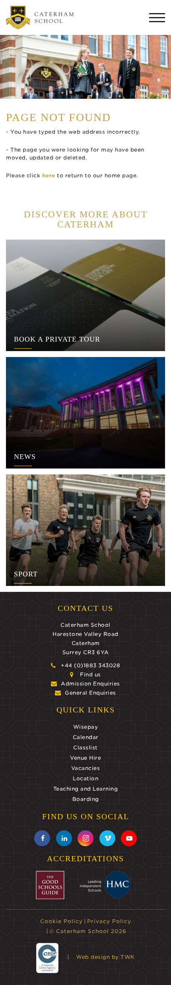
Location (85, 778)
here (48, 176)
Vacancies (85, 768)
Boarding (85, 799)
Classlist (85, 748)
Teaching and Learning (85, 789)
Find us (90, 675)
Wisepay (85, 727)
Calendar (86, 737)
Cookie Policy (61, 921)
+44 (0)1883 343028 (90, 665)
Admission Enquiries (90, 684)
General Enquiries (90, 693)
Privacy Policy (109, 921)
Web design (93, 957)
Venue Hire (85, 758)
